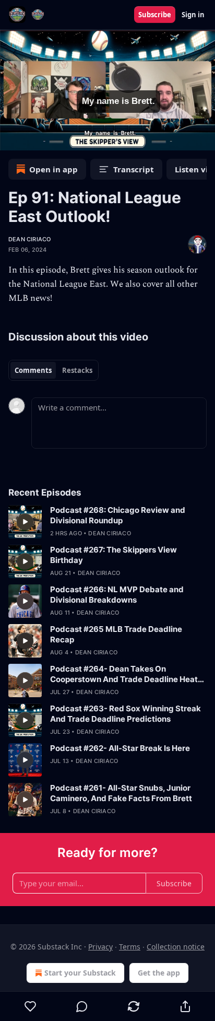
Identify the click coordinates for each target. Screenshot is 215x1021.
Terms (129, 947)
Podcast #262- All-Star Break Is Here (120, 748)
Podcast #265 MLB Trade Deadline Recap (116, 634)
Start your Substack (80, 973)
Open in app (53, 169)
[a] (25, 521)
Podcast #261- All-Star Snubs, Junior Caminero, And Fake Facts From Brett (121, 793)
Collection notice (176, 947)
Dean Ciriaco (29, 239)
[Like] (30, 1006)
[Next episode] (34, 139)
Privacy (100, 947)
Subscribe (154, 14)
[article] (107, 521)
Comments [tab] (33, 370)
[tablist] (53, 370)
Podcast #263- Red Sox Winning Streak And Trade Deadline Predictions (125, 713)
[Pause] (11, 139)
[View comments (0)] (82, 1006)
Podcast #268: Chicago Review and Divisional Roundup (117, 515)
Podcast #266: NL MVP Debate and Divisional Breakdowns (117, 594)
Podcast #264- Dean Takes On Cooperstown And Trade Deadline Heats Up (126, 674)
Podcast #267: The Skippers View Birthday (113, 555)
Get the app (159, 973)
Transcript (133, 169)
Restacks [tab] (77, 370)
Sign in (193, 14)
